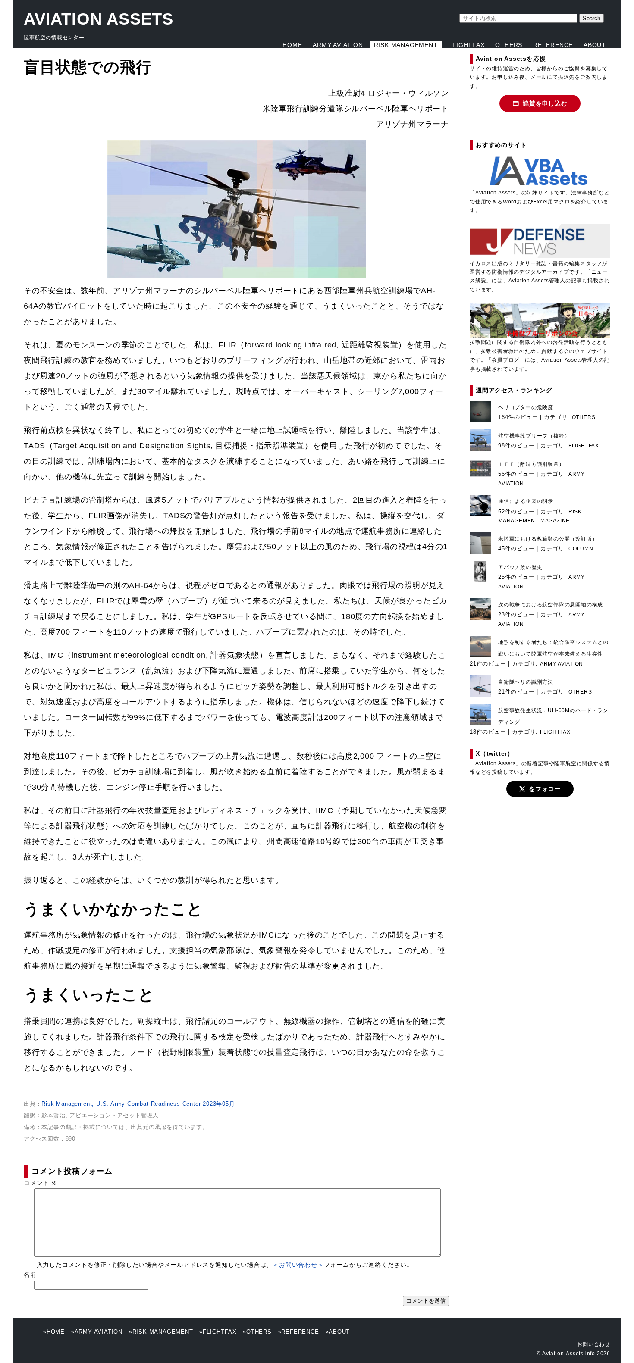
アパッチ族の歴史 (520, 567)
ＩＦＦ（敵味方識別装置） (531, 464)
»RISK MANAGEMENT (161, 1332)
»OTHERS (257, 1332)
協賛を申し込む (545, 103)
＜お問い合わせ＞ (298, 1264)
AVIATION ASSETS (98, 19)
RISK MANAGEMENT (406, 44)
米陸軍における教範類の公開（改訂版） (547, 539)
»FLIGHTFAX (217, 1332)
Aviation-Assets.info (568, 1353)
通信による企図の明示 (525, 501)
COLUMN (580, 549)
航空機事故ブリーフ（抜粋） (534, 436)
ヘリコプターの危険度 (525, 407)
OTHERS (508, 44)
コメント (41, 1182)
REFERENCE (553, 44)
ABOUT (595, 44)
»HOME (54, 1332)
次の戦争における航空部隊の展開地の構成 (550, 605)
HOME (292, 44)
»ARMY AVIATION (96, 1332)
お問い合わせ (593, 1344)
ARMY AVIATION (338, 44)
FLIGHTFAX (466, 44)
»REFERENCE (298, 1332)
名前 (30, 1274)
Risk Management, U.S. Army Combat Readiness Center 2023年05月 (138, 1103)
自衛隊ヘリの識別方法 (525, 682)
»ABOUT (338, 1332)
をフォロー (545, 788)
